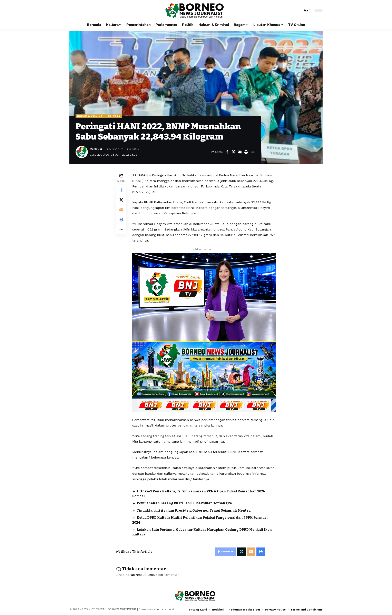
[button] (299, 10)
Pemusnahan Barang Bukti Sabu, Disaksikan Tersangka (184, 503)
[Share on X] (233, 152)
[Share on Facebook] (227, 152)
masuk (141, 575)
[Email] (240, 152)
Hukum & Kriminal (90, 116)
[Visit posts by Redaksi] (82, 152)
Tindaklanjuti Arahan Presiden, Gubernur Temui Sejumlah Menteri (194, 510)
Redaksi (96, 149)
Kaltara (114, 116)
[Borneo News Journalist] (196, 10)
